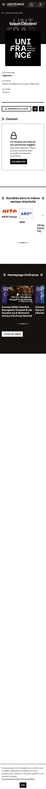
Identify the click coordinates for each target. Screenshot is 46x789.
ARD (22, 222)
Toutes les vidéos (12, 334)
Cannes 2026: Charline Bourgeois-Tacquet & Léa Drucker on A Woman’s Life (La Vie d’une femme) (17, 311)
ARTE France (9, 216)
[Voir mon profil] (40, 4)
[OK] (23, 785)
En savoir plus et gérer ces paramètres (18, 779)
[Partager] (35, 108)
